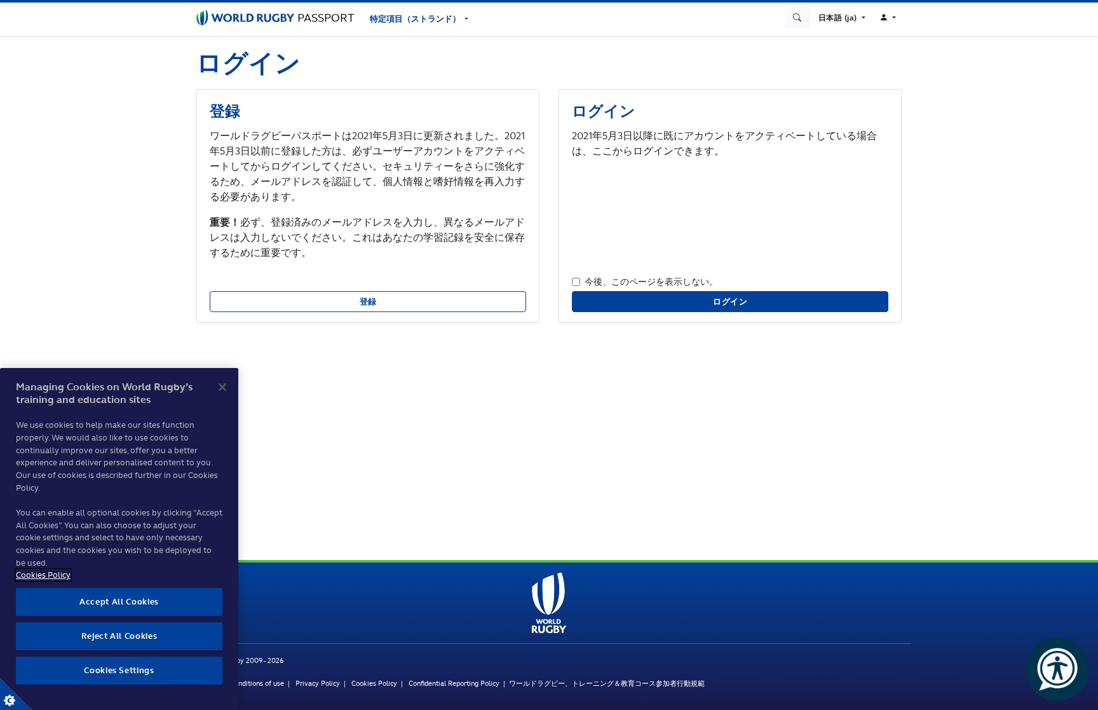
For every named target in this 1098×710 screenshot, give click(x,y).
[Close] (222, 387)
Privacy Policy (317, 683)
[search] (797, 18)
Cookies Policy (374, 683)
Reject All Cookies (119, 636)
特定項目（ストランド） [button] (416, 18)
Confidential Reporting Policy (456, 683)
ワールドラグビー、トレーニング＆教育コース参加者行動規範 (607, 683)
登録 (368, 301)
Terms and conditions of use (240, 683)
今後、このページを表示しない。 (651, 281)
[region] (119, 539)
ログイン (730, 301)
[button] (842, 17)
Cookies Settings (16, 694)
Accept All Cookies (119, 601)
